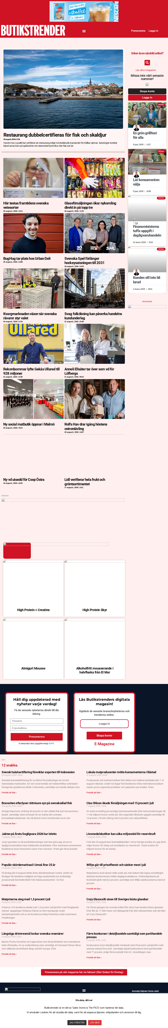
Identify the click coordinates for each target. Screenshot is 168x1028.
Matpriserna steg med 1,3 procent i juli (26, 899)
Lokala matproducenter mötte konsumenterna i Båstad (121, 772)
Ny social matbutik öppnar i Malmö (29, 424)
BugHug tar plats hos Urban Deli (26, 258)
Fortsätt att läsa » (9, 792)
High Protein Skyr (95, 610)
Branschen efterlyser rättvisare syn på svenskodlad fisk (37, 803)
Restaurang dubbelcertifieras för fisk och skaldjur (54, 135)
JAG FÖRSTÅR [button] (76, 1022)
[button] (84, 31)
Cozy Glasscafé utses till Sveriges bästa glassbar (117, 899)
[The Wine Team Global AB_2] (147, 307)
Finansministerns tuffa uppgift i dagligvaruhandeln (147, 231)
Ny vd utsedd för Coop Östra (23, 480)
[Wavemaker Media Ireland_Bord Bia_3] (84, 4)
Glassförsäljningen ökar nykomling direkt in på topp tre (90, 205)
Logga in (153, 30)
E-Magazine (104, 744)
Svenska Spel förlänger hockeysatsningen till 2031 (84, 260)
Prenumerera (138, 30)
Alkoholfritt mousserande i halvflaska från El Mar (94, 670)
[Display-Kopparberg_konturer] (63, 500)
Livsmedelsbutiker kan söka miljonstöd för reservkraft (121, 834)
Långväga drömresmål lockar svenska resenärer (32, 933)
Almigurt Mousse (33, 668)
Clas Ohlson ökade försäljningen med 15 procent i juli (120, 803)
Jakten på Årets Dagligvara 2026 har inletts (29, 834)
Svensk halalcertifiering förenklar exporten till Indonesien (38, 772)
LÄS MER (95, 1022)
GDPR (51, 743)
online (110, 714)
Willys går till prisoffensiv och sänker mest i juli (116, 865)
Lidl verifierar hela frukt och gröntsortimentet (84, 482)
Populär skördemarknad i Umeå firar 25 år (28, 865)
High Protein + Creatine (33, 610)
